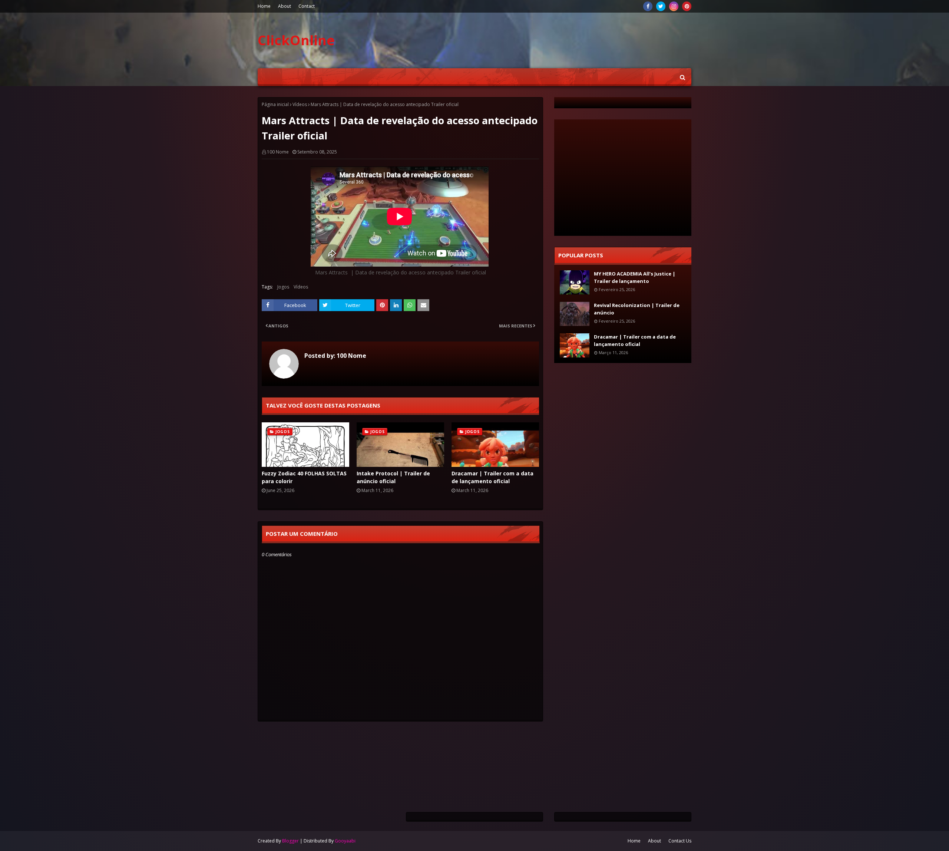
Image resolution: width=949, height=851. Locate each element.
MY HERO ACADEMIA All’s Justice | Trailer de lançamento (634, 277)
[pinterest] (686, 6)
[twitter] (660, 6)
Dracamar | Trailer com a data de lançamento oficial (492, 477)
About (284, 6)
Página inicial (275, 104)
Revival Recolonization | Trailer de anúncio (636, 309)
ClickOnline (296, 40)
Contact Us (679, 841)
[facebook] (647, 6)
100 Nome (278, 152)
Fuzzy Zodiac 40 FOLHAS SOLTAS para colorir (304, 477)
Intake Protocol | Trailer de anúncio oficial (393, 477)
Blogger (290, 841)
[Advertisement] (393, 749)
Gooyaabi (345, 841)
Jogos (283, 287)
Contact (306, 6)
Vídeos (299, 104)
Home (264, 6)
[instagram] (673, 6)
